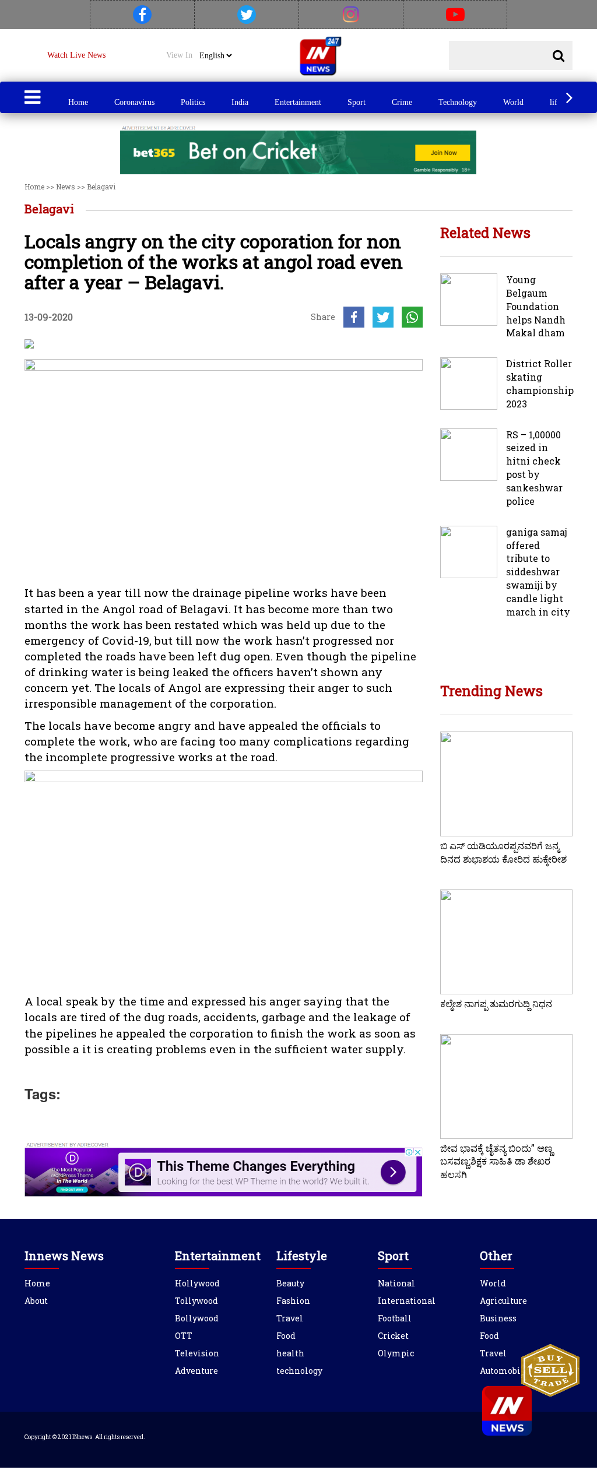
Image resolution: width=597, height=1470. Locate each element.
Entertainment (298, 102)
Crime (402, 102)
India (239, 102)
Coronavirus (134, 102)
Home (78, 102)
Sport (356, 102)
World (513, 102)
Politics (193, 102)
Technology (457, 102)
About (36, 1300)
